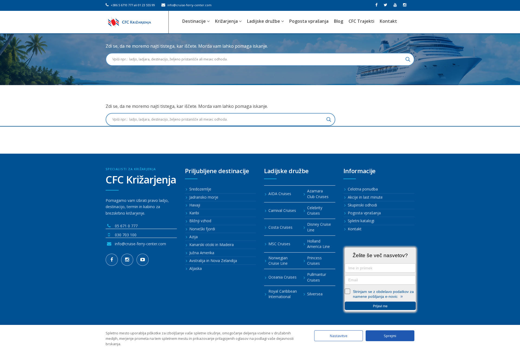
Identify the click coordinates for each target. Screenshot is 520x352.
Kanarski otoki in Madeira (211, 244)
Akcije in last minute (365, 197)
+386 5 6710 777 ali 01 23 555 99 (132, 5)
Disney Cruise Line (319, 227)
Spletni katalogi (361, 220)
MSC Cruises (279, 243)
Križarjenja (227, 21)
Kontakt (388, 21)
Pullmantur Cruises (316, 277)
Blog (338, 21)
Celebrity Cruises (314, 210)
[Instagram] (127, 260)
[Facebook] (112, 260)
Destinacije (194, 21)
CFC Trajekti (361, 21)
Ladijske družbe (264, 21)
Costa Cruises (280, 227)
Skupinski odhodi (362, 205)
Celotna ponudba (363, 189)
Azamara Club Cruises (318, 193)
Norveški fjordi (202, 228)
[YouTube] (142, 260)
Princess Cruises (314, 260)
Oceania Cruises (282, 277)
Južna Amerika (201, 252)
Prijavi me (380, 305)
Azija (193, 236)
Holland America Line (318, 243)
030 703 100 (125, 234)
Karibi (194, 212)
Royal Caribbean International (282, 294)
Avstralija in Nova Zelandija (213, 260)
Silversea (315, 293)
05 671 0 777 (126, 225)
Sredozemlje (200, 189)
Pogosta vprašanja (309, 21)
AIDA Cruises (279, 193)
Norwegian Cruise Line (278, 260)
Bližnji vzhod (200, 220)
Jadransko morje (203, 197)
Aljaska (195, 268)
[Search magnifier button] (408, 59)
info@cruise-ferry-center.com (189, 5)
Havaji (194, 205)
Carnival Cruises (282, 210)
